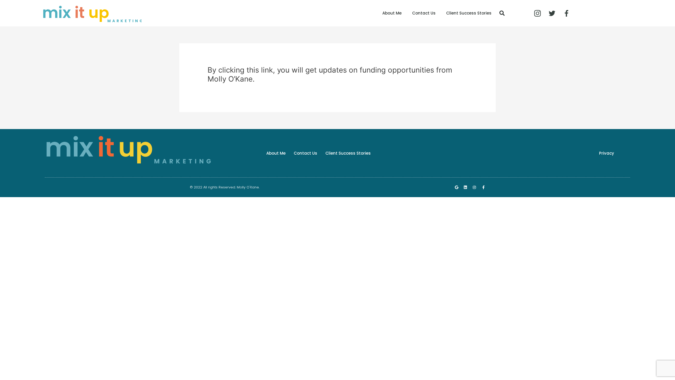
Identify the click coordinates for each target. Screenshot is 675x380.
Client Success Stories (468, 13)
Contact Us (424, 13)
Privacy (606, 153)
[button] (502, 13)
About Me (392, 13)
